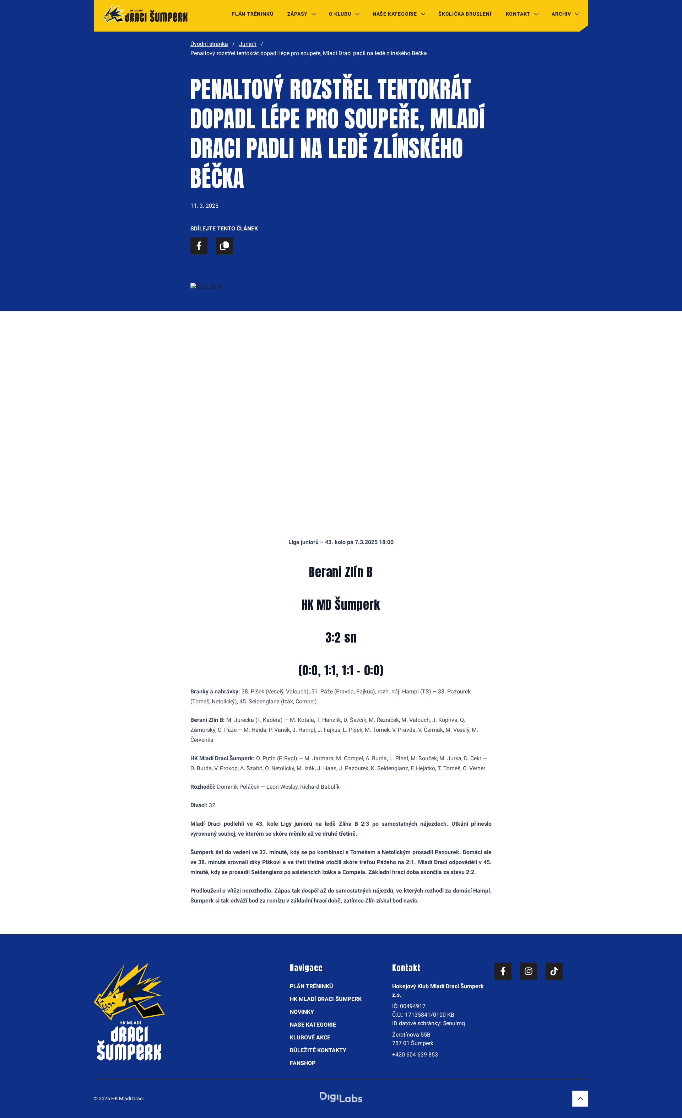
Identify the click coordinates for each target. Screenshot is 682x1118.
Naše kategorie (395, 14)
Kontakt (518, 14)
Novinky (302, 1011)
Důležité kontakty (318, 1050)
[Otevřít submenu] (313, 13)
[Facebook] (503, 971)
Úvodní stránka (209, 44)
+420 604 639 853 (415, 1054)
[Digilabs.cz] (341, 1097)
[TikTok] (554, 971)
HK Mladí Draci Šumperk (326, 999)
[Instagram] (528, 971)
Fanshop (302, 1063)
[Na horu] (580, 1099)
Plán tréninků (252, 14)
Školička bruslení (465, 14)
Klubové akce (310, 1037)
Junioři (247, 44)
